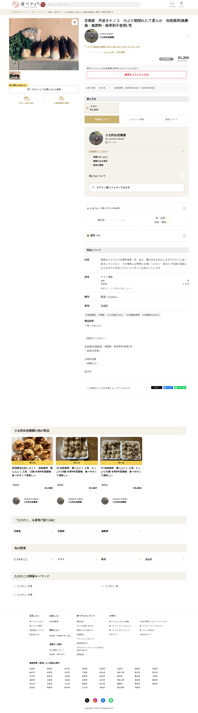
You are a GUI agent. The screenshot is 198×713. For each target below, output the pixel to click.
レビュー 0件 (109, 52)
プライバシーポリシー (86, 639)
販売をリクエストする (137, 74)
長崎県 (49, 688)
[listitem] (33, 531)
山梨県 (67, 676)
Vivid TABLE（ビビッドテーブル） (154, 621)
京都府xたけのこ (152, 315)
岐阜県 (102, 676)
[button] (137, 216)
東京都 (102, 672)
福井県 (49, 676)
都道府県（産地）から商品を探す (44, 663)
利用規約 (80, 635)
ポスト (157, 387)
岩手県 (67, 669)
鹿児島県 (120, 688)
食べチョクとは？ (36, 621)
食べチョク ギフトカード (119, 630)
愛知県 (137, 676)
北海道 (32, 669)
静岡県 (119, 676)
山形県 (119, 669)
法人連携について (56, 650)
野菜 (103, 296)
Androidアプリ (146, 635)
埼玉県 (67, 672)
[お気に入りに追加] (75, 22)
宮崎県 (102, 688)
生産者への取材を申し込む (60, 636)
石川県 (32, 676)
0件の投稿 (121, 52)
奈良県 (102, 680)
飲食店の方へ (34, 635)
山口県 (67, 684)
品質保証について (36, 630)
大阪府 (67, 680)
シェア (169, 387)
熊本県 (67, 688)
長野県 (84, 676)
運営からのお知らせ (85, 630)
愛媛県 (119, 684)
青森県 (49, 669)
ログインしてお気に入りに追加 (46, 89)
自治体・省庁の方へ (57, 654)
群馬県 (49, 672)
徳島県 (84, 684)
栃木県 (32, 672)
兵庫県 (84, 680)
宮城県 (84, 669)
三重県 (155, 676)
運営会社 (80, 621)
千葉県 (84, 672)
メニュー (181, 6)
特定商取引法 (82, 643)
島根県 (155, 680)
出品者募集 (53, 621)
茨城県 (155, 669)
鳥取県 (137, 680)
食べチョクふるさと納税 (119, 621)
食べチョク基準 (35, 626)
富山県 (155, 672)
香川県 (102, 684)
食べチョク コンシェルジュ (120, 626)
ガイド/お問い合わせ (85, 626)
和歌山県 (120, 680)
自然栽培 (91, 315)
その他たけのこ (116, 315)
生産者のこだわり (98, 151)
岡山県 (32, 684)
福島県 (137, 669)
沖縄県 (137, 688)
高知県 (137, 684)
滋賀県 (32, 680)
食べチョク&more (147, 630)
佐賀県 (32, 688)
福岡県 (155, 684)
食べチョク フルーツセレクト (152, 626)
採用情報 (80, 654)
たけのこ (113, 296)
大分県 (84, 688)
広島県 (49, 684)
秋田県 (102, 669)
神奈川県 (120, 672)
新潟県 (137, 672)
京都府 (104, 305)
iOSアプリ (113, 635)
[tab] (136, 119)
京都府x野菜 (134, 315)
